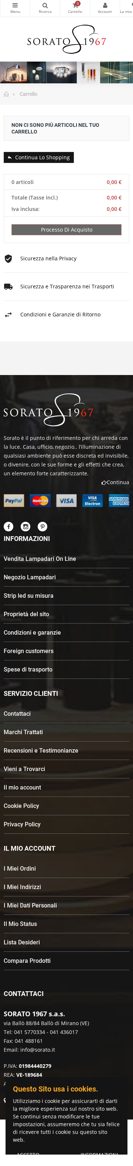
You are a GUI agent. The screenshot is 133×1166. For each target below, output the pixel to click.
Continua (118, 482)
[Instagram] (25, 526)
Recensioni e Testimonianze (41, 750)
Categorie (15, 8)
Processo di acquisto (66, 229)
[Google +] (42, 526)
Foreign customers (29, 651)
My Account (105, 8)
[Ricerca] (45, 8)
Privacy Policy (22, 824)
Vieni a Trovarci (24, 769)
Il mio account (22, 787)
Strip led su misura (29, 595)
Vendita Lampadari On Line (40, 558)
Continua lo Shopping (42, 157)
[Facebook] (8, 526)
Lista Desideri (22, 942)
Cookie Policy (21, 805)
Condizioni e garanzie (32, 632)
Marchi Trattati (23, 732)
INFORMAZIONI (99, 1154)
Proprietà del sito (26, 614)
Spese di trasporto (28, 669)
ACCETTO (28, 1154)
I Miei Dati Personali (30, 905)
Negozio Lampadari (30, 577)
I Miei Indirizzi (22, 887)
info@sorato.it (37, 1049)
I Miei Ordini (20, 868)
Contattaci (17, 713)
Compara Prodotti (27, 960)
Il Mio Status (20, 923)
